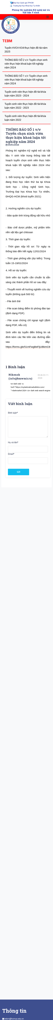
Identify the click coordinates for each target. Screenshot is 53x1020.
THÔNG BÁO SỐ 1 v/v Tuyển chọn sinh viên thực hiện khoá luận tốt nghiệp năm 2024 (26, 79)
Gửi (18, 472)
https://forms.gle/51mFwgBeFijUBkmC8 (28, 346)
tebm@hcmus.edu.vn (14, 1019)
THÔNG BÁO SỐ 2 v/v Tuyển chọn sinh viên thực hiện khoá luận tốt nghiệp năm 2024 (26, 63)
